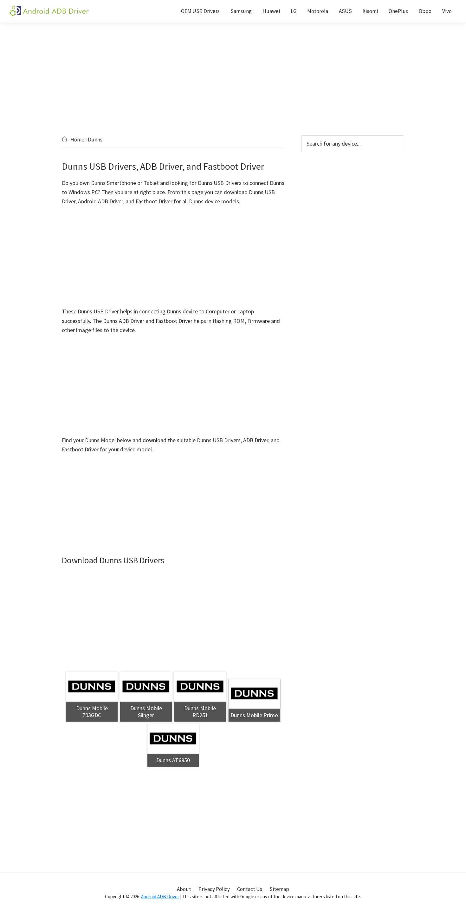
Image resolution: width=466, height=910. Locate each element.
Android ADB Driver (160, 897)
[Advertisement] (233, 88)
